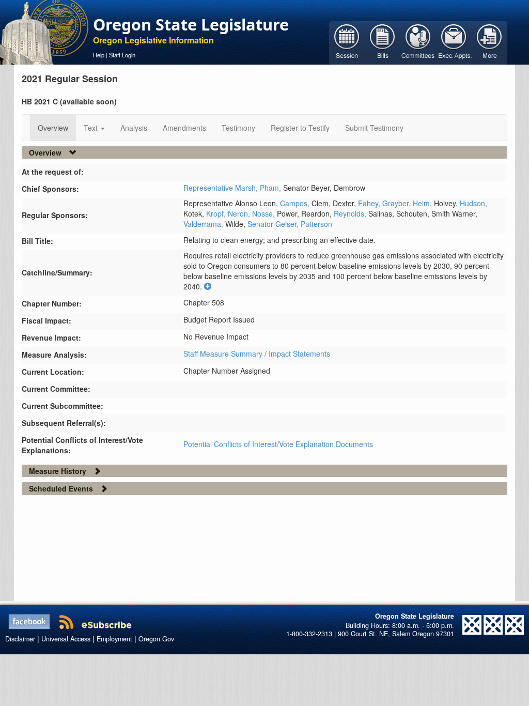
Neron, (240, 213)
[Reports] (489, 41)
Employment (114, 638)
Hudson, (473, 203)
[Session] (347, 41)
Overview (53, 127)
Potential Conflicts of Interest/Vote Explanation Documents (278, 444)
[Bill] (382, 41)
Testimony (238, 127)
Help (98, 55)
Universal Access (65, 638)
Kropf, (217, 213)
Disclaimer (20, 638)
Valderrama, (204, 224)
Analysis (133, 127)
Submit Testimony (374, 127)
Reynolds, (351, 213)
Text (92, 127)
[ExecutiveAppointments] (454, 41)
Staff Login (122, 55)
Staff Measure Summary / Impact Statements (256, 353)
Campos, (296, 203)
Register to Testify (300, 127)
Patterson (316, 224)
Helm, (423, 203)
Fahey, (370, 203)
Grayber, (397, 203)
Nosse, (264, 213)
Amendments (184, 127)
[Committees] (418, 41)
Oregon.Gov (156, 638)
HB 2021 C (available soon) (69, 101)
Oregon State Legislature (191, 24)
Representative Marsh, (221, 187)
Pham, (271, 187)
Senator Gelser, (274, 224)
